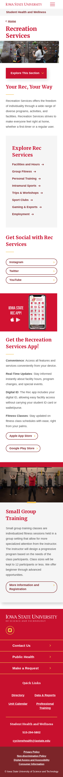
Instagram (16, 262)
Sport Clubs (20, 200)
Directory (18, 695)
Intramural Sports (24, 185)
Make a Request (25, 668)
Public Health (23, 657)
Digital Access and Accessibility (31, 760)
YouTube (15, 280)
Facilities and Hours (26, 164)
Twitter (14, 271)
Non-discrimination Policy (31, 756)
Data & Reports (45, 695)
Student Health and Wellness (26, 12)
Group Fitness (22, 171)
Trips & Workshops (25, 192)
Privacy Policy (32, 751)
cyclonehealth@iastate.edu (31, 740)
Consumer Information (31, 764)
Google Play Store (21, 448)
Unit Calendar (18, 703)
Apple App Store (20, 435)
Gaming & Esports (24, 207)
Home (12, 21)
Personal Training (24, 178)
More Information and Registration (24, 587)
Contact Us (21, 645)
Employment (21, 214)
